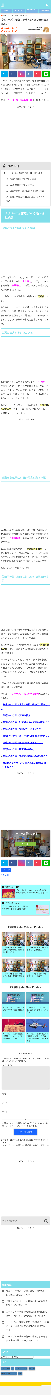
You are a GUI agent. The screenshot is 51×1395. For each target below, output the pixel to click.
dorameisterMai (35, 30)
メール (5, 1103)
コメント (7, 1065)
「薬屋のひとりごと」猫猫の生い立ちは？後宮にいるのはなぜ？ (26, 1303)
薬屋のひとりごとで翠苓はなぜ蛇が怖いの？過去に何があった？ (25, 1293)
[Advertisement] (25, 137)
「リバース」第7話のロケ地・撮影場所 (23, 173)
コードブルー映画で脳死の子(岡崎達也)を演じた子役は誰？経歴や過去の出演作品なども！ (27, 1326)
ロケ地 (5, 875)
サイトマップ (19, 10)
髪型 (20, 1373)
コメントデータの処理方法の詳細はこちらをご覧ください (25, 1145)
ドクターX (5, 1368)
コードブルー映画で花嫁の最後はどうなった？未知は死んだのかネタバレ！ (26, 1338)
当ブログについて (31, 10)
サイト (5, 1112)
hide (16, 166)
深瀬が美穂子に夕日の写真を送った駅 (24, 191)
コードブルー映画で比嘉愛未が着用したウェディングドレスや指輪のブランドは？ (26, 1314)
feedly (26, 844)
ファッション (21, 1368)
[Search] (46, 1221)
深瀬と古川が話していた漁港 (20, 179)
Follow (25, 838)
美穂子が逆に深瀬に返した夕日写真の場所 (24, 199)
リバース (6, 870)
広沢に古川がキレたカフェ (19, 185)
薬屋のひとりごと (8, 1373)
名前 (4, 1094)
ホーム (6, 10)
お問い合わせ (45, 10)
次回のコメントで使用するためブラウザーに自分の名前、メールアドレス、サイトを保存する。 (25, 1124)
